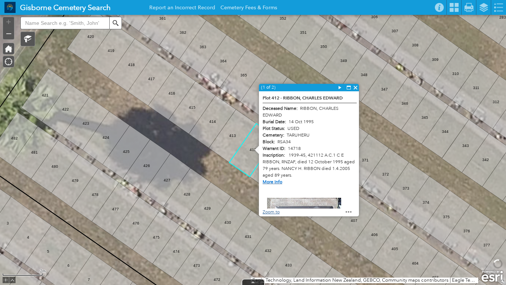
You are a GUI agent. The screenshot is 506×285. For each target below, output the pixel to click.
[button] (27, 39)
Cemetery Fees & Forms (248, 8)
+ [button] (8, 22)
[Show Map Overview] (503, 282)
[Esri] (492, 276)
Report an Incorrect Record (182, 8)
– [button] (8, 33)
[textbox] (64, 23)
